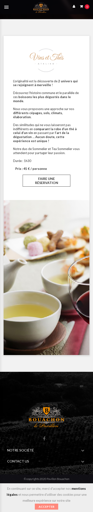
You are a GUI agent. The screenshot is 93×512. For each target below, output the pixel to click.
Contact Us (18, 461)
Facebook (44, 439)
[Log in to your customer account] (72, 6)
